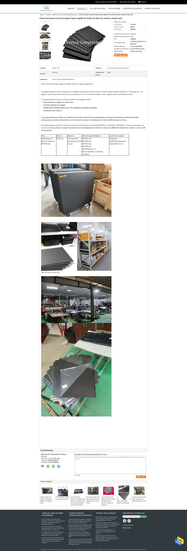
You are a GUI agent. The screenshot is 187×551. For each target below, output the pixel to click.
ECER (144, 549)
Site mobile (127, 528)
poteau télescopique (106, 513)
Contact (116, 55)
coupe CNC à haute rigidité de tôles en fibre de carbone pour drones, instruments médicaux (108, 501)
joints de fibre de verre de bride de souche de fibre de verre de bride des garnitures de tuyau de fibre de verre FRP (80, 534)
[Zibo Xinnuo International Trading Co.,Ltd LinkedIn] (125, 521)
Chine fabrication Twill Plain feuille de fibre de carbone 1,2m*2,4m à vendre (93, 500)
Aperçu (42, 14)
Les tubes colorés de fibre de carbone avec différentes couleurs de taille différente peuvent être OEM (53, 533)
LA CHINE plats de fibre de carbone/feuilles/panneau (73, 549)
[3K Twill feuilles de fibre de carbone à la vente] (62, 490)
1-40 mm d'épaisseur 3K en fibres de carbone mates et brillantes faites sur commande (124, 500)
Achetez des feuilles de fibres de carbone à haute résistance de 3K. (139, 499)
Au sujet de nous (98, 8)
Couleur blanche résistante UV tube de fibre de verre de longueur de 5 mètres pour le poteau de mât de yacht (80, 521)
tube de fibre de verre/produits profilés (80, 514)
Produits (81, 8)
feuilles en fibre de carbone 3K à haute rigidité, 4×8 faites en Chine (46, 500)
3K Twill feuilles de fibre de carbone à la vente (62, 498)
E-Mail (125, 525)
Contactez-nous (152, 8)
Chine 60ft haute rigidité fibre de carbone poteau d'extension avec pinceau (105, 531)
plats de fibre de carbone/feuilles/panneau (64, 14)
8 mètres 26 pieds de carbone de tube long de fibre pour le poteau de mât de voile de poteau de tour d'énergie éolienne (53, 540)
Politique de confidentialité (49, 549)
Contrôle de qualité (132, 8)
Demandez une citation (127, 2)
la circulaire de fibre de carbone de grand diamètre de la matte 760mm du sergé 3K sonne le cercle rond (53, 528)
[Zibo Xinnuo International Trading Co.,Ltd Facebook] (129, 521)
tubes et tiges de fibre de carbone (52, 514)
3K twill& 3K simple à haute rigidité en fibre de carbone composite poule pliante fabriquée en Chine (107, 518)
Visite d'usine (114, 8)
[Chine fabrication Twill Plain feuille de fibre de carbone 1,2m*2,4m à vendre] (93, 490)
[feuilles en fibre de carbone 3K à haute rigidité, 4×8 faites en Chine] (47, 490)
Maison (71, 8)
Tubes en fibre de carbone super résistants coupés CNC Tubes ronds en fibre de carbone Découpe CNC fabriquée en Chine (53, 522)
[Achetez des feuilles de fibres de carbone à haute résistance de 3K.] (139, 490)
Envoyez (143, 516)
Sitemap (131, 525)
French (142, 2)
